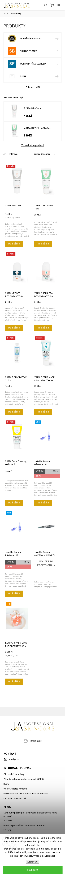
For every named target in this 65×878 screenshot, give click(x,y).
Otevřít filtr (11, 154)
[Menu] (58, 5)
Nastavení (32, 862)
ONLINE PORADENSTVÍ (14, 798)
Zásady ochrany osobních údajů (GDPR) (23, 779)
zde (37, 845)
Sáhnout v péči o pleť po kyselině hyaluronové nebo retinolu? (30, 814)
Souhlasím (32, 870)
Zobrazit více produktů (32, 145)
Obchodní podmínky (13, 774)
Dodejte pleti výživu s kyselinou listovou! (24, 825)
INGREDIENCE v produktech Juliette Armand (25, 793)
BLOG (6, 784)
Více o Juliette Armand (15, 789)
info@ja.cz (36, 741)
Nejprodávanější (42, 154)
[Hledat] (45, 5)
